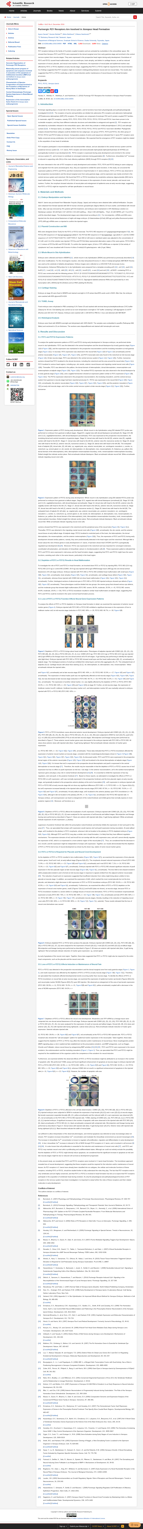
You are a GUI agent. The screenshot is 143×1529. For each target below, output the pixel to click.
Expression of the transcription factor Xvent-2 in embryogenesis (18, 102)
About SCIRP (112, 1526)
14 (116, 267)
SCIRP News (97, 1526)
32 (96, 1047)
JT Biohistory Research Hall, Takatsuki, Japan (55, 37)
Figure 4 (52, 607)
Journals (37, 11)
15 (123, 267)
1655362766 (14, 385)
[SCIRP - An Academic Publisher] (20, 4)
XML (75, 43)
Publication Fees (14, 47)
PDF (64, 43)
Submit (98, 11)
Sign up (62, 1526)
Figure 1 (46, 348)
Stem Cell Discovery (15, 277)
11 (99, 215)
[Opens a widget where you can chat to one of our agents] (134, 1525)
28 (91, 773)
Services (85, 11)
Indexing (11, 51)
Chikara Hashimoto (82, 34)
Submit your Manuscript (78, 1526)
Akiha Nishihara (68, 34)
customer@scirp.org (17, 377)
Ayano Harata (43, 34)
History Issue (12, 150)
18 (52, 270)
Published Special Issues (16, 120)
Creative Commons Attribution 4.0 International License (88, 1518)
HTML (70, 43)
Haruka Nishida (54, 34)
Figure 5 (41, 791)
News (61, 11)
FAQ (8, 146)
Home (11, 11)
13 (133, 258)
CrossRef (47, 1202)
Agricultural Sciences (15, 330)
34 (132, 1137)
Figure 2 (58, 374)
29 (104, 782)
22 (80, 270)
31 (93, 1047)
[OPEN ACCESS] (110, 4)
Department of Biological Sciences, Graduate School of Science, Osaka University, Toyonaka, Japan (74, 40)
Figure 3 (45, 575)
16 (131, 267)
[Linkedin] (21, 364)
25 (108, 270)
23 (89, 270)
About (72, 11)
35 (39, 1143)
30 (39, 876)
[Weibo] (28, 364)
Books (50, 11)
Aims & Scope (13, 29)
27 (61, 766)
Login (132, 4)
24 (98, 270)
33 (99, 1047)
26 (61, 546)
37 (120, 1146)
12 (71, 258)
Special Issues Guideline (16, 125)
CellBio (40, 24)
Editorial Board (14, 42)
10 (112, 159)
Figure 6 (70, 863)
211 (45, 83)
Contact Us (11, 142)
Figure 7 (90, 895)
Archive (11, 38)
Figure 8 (79, 985)
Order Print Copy (13, 138)
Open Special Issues (15, 116)
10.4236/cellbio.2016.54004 (52, 43)
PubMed (54, 1202)
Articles (23, 11)
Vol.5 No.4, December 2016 (54, 24)
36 (42, 1146)
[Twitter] (8, 364)
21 (40, 83)
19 (59, 270)
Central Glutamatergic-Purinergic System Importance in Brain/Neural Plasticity (19, 94)
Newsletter (11, 133)
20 (66, 270)
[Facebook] (14, 364)
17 (44, 270)
